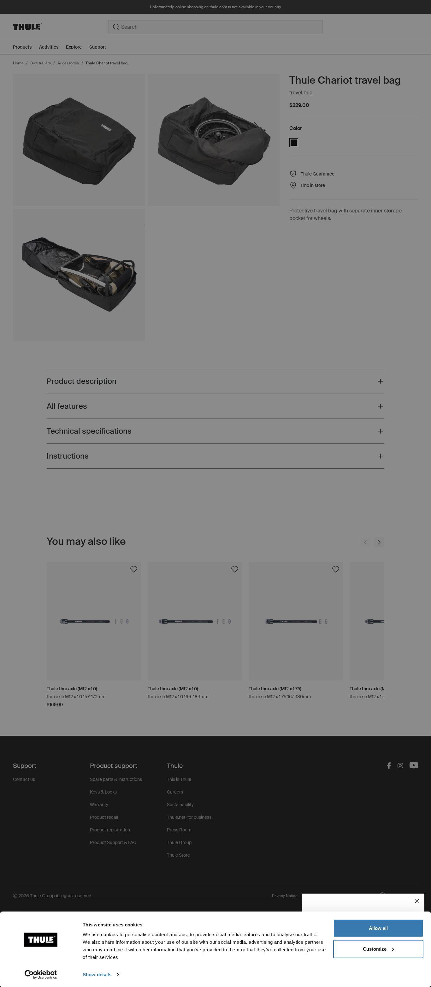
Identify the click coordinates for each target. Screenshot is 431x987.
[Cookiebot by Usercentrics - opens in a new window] (40, 974)
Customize (375, 948)
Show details (97, 974)
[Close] (417, 901)
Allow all (378, 928)
